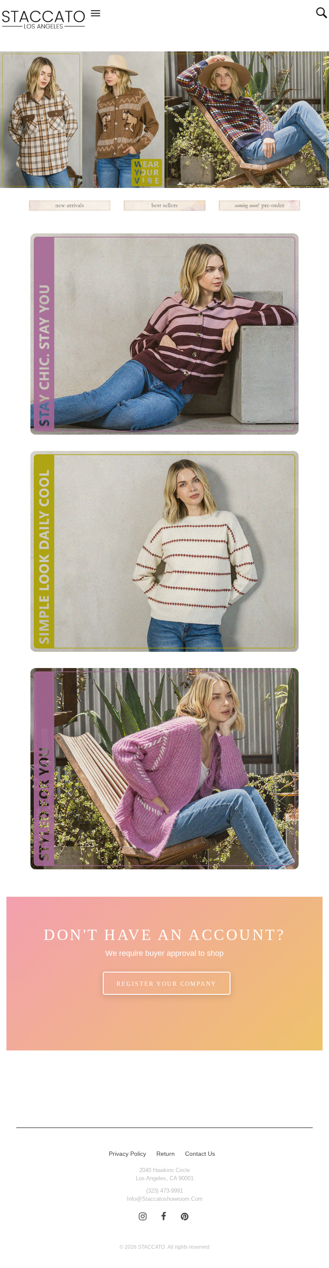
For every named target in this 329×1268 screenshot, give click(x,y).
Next (314, 121)
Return (165, 1153)
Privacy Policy (127, 1153)
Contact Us (200, 1153)
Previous (15, 121)
